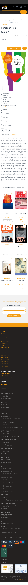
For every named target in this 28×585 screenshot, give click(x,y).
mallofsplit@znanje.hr (7, 517)
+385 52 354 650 (5, 365)
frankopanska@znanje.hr (8, 471)
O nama (3, 331)
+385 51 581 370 (5, 460)
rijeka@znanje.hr (6, 416)
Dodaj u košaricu (13, 48)
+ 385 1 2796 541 (5, 534)
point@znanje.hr (6, 526)
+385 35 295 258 (5, 363)
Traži (23, 12)
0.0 (25, 35)
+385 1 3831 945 (5, 524)
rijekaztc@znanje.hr (7, 462)
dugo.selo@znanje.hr (7, 508)
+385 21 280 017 (5, 515)
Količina (4, 39)
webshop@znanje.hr (6, 353)
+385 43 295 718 (5, 355)
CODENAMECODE (23, 579)
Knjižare (3, 2)
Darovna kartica (5, 347)
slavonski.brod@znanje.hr (8, 425)
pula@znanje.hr (6, 407)
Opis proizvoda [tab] (5, 134)
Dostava (3, 345)
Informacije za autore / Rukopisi (8, 377)
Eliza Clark (7, 211)
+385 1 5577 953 (5, 366)
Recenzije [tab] (14, 134)
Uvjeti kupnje (4, 343)
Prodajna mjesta (5, 335)
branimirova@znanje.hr (7, 535)
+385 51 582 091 (5, 359)
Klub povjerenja (5, 341)
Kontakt (3, 333)
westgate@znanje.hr (7, 480)
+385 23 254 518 (5, 361)
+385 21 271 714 (5, 433)
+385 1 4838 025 (5, 506)
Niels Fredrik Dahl (21, 278)
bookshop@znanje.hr (7, 398)
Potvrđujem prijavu (13, 315)
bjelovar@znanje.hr (7, 499)
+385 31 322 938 (5, 488)
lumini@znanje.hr (6, 444)
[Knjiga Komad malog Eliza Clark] (2, 130)
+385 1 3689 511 (5, 375)
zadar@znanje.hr (6, 453)
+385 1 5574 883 (5, 470)
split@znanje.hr (6, 434)
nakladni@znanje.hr (5, 373)
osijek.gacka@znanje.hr (7, 489)
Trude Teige (7, 278)
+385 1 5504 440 (5, 357)
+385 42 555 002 (5, 442)
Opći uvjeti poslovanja (6, 337)
